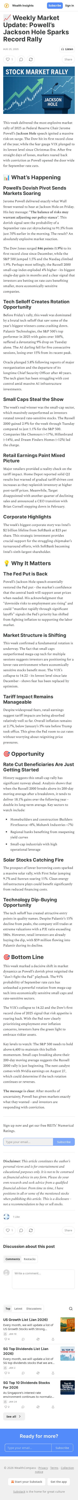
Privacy (43, 1468)
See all (11, 1416)
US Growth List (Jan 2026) (25, 1320)
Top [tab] (8, 1308)
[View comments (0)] (21, 59)
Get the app (59, 1482)
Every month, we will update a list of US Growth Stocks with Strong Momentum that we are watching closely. (28, 1327)
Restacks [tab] (29, 1259)
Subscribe (55, 5)
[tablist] (20, 1259)
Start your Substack (28, 1482)
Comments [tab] (13, 1259)
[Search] (71, 1309)
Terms (54, 1468)
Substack (19, 1491)
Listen (69, 49)
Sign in (69, 5)
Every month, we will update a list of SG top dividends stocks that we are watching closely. (28, 1361)
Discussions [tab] (33, 1308)
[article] (39, 1329)
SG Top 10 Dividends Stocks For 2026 (26, 1385)
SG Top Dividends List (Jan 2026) (25, 1351)
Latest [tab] (18, 1308)
